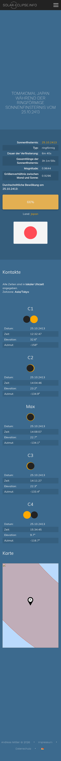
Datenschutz (23, 748)
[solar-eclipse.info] (20, 5)
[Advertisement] (30, 45)
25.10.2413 (49, 142)
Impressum (45, 742)
